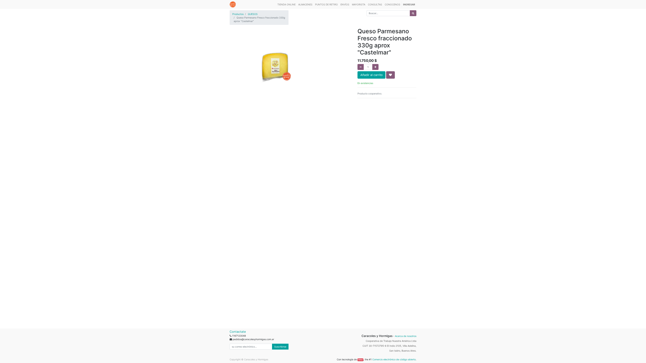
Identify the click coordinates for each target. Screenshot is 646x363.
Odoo (360, 360)
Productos (238, 14)
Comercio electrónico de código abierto (394, 359)
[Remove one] (360, 67)
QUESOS (253, 14)
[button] (390, 75)
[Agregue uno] (375, 67)
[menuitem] (286, 4)
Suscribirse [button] (280, 346)
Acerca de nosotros (405, 336)
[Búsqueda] (413, 13)
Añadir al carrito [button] (371, 75)
